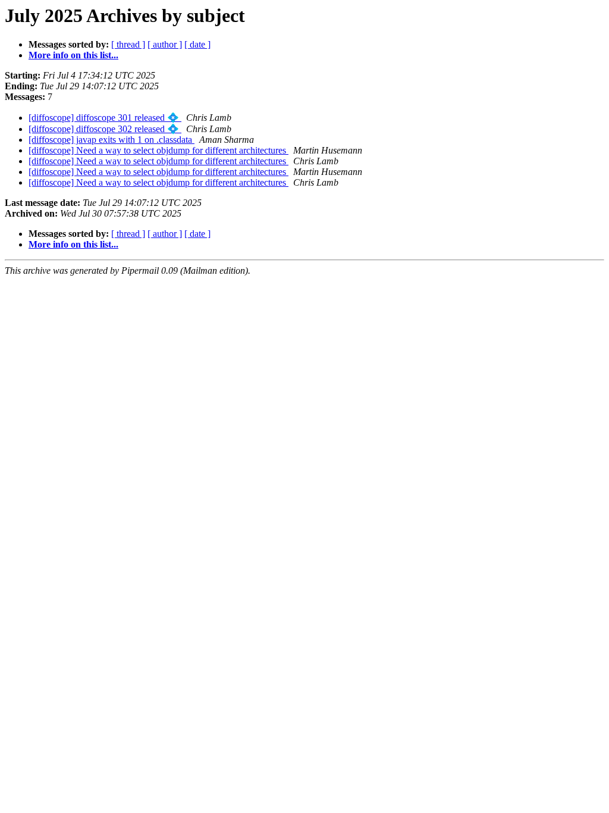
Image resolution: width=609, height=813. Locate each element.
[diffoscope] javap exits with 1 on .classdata (111, 140)
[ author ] (164, 44)
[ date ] (197, 44)
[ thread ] (128, 44)
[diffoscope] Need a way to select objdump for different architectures (158, 150)
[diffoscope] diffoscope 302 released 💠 (105, 129)
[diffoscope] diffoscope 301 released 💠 (105, 117)
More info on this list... (73, 55)
